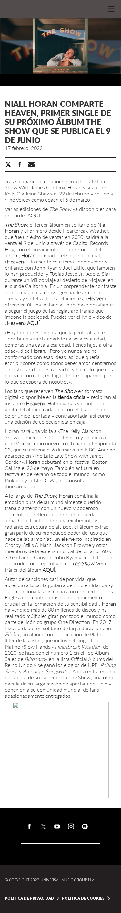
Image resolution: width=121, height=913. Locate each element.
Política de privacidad (29, 898)
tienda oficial (72, 397)
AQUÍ (33, 215)
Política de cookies (83, 898)
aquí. (30, 486)
